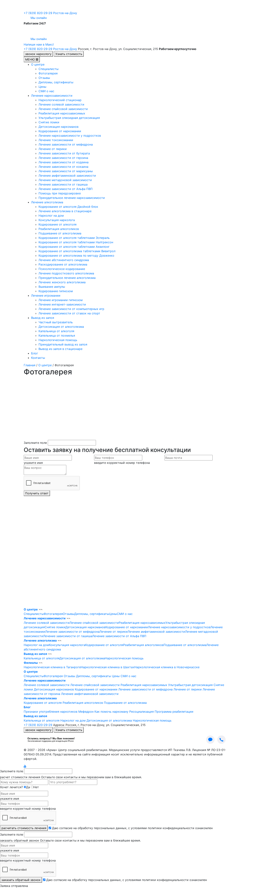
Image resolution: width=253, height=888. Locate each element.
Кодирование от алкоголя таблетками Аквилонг (74, 246)
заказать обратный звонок (21, 880)
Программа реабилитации (174, 711)
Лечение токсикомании (56, 140)
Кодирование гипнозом (56, 291)
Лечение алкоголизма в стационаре (65, 211)
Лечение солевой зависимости (61, 104)
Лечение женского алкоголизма (62, 282)
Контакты (38, 358)
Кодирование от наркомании (60, 131)
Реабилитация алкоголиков (59, 229)
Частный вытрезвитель (56, 322)
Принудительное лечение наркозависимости (72, 198)
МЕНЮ (30, 59)
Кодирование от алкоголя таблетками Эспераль (74, 238)
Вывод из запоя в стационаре (60, 349)
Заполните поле (35, 443)
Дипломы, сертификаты (56, 82)
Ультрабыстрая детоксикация (190, 685)
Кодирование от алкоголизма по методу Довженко (76, 255)
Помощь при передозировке (60, 193)
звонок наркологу (38, 54)
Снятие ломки (49, 122)
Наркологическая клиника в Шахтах (107, 667)
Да (28, 787)
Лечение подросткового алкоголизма (66, 273)
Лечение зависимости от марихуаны (66, 171)
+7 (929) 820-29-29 (50, 13)
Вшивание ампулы (52, 286)
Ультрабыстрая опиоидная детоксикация (69, 118)
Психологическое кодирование (62, 269)
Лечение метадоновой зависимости (65, 180)
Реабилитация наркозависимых (62, 113)
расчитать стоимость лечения (23, 828)
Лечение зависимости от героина (63, 158)
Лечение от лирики (53, 149)
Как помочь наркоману (111, 711)
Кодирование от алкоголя (57, 224)
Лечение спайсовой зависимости (63, 109)
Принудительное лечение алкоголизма (67, 278)
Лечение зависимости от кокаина (63, 166)
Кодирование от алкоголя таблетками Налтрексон (76, 242)
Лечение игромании (45, 295)
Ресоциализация (141, 711)
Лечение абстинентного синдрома (64, 260)
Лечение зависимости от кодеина (64, 162)
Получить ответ (37, 493)
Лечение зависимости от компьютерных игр (71, 309)
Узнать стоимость (68, 54)
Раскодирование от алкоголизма (63, 264)
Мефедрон (86, 711)
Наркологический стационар (60, 100)
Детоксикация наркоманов (59, 126)
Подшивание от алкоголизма (60, 233)
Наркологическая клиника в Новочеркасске (166, 667)
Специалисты (49, 69)
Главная (29, 365)
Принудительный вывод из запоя (63, 344)
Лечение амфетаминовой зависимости (67, 175)
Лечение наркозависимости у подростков (70, 135)
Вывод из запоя (42, 318)
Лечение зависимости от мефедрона (66, 144)
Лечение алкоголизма (47, 202)
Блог (34, 353)
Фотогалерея (48, 73)
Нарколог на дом (51, 215)
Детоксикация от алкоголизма (61, 326)
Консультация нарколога (57, 220)
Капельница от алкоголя (56, 331)
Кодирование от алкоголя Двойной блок (68, 206)
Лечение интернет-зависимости (62, 304)
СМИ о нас (46, 91)
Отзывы (44, 78)
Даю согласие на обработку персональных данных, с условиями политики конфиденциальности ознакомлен (132, 828)
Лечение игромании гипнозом (61, 300)
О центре (37, 64)
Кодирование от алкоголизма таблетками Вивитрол (77, 251)
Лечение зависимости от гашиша (63, 184)
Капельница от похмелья (57, 335)
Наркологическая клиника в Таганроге (52, 667)
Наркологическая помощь (58, 340)
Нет (36, 787)
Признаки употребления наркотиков (50, 711)
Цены (42, 87)
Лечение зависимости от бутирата (64, 153)
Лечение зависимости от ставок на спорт (69, 313)
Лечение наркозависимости (51, 95)
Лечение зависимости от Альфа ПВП (66, 189)
